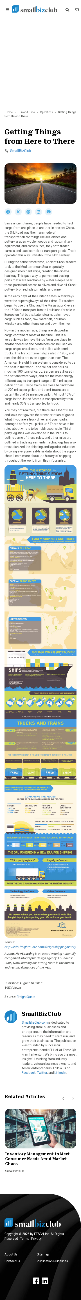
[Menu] (6, 9)
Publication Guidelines (52, 1261)
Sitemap (43, 1254)
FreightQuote (26, 997)
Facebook (29, 1072)
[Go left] (63, 1098)
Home (9, 112)
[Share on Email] (49, 214)
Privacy (36, 1238)
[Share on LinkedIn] (40, 214)
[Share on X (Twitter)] (20, 214)
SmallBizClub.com (35, 1022)
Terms (24, 1238)
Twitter (42, 1072)
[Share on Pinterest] (30, 214)
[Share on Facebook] (9, 214)
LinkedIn (60, 1072)
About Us (11, 1254)
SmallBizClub (20, 151)
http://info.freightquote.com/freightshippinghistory (40, 947)
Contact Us (12, 1261)
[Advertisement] (40, 65)
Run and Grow (26, 112)
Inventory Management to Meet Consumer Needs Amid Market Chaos (37, 1159)
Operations (46, 112)
